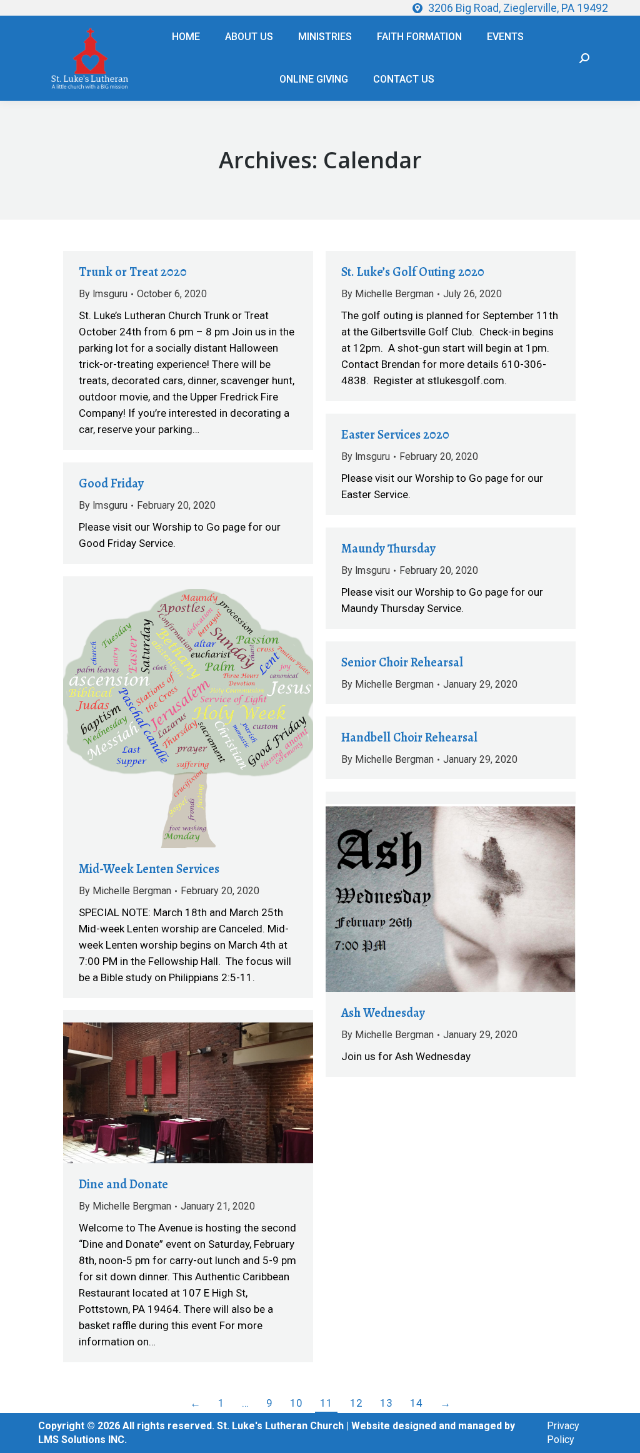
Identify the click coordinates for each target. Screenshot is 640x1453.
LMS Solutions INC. (82, 1439)
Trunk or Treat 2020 (133, 271)
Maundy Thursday (388, 548)
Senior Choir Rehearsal (402, 662)
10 (296, 1403)
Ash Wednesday (383, 1012)
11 (326, 1403)
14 (416, 1403)
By (103, 294)
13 (386, 1403)
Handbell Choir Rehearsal (409, 737)
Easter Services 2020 (395, 434)
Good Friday (111, 483)
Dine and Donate (123, 1184)
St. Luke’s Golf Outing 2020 (412, 271)
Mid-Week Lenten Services (149, 868)
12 (356, 1403)
